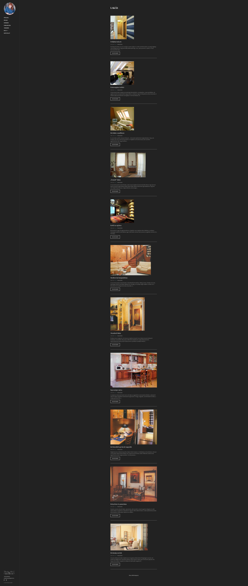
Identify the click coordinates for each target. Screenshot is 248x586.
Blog (5, 30)
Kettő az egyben (115, 225)
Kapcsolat (7, 33)
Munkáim (6, 22)
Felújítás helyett (115, 42)
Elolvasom (115, 53)
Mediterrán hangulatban (118, 278)
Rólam (5, 20)
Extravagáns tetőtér (117, 87)
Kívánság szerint (116, 553)
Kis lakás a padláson (117, 133)
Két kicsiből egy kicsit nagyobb (121, 447)
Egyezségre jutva (116, 390)
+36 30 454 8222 (7, 576)
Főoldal (6, 17)
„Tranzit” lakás (115, 180)
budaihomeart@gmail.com (9, 578)
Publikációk (7, 25)
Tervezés (6, 28)
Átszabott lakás (115, 333)
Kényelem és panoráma (118, 504)
